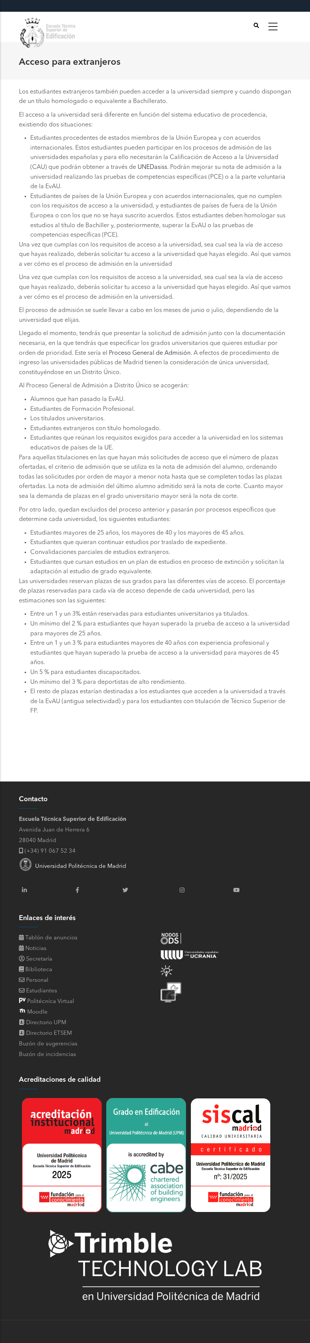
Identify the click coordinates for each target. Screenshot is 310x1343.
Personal (36, 980)
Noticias (35, 948)
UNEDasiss (152, 167)
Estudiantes (41, 991)
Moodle (37, 1012)
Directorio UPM (46, 1023)
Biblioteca (38, 970)
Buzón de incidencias (47, 1055)
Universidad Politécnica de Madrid (79, 866)
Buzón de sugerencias (48, 1044)
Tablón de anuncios (51, 938)
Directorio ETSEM (49, 1033)
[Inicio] (49, 27)
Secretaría (38, 959)
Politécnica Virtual (50, 1002)
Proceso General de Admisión (150, 353)
